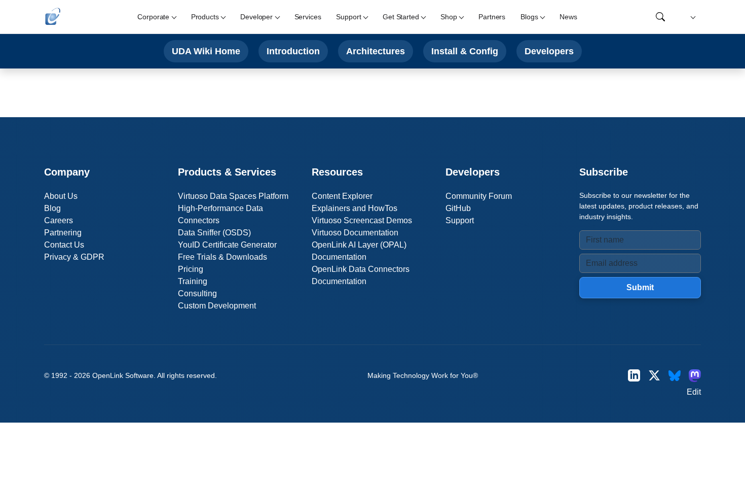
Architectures (375, 51)
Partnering (63, 232)
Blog (52, 208)
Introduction (293, 51)
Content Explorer (342, 196)
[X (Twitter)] (654, 375)
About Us (61, 196)
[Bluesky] (674, 375)
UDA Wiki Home (206, 51)
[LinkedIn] (634, 375)
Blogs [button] (529, 17)
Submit (640, 287)
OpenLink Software (123, 375)
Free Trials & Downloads (222, 257)
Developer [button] (256, 17)
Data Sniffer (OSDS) (214, 232)
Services (307, 17)
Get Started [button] (401, 17)
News (568, 17)
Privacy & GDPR (74, 257)
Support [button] (348, 17)
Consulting (197, 293)
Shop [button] (448, 17)
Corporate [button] (153, 17)
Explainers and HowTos (354, 208)
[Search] (660, 16)
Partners (491, 17)
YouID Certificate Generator (227, 244)
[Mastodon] (695, 375)
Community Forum (478, 196)
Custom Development (217, 305)
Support (459, 220)
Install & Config (464, 51)
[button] (691, 17)
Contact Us (64, 244)
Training (192, 281)
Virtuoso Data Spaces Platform (233, 196)
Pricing (190, 269)
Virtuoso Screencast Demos (362, 220)
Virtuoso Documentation (355, 232)
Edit (694, 392)
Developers (549, 51)
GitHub (458, 208)
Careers (58, 220)
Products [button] (205, 17)
